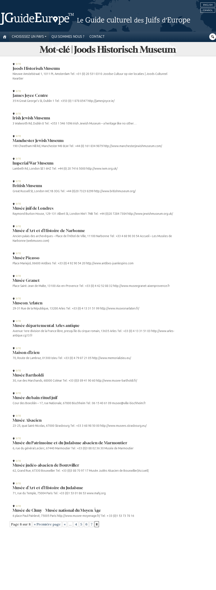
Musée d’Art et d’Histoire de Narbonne (49, 230)
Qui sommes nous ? (67, 37)
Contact (97, 37)
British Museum (27, 185)
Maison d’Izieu (26, 352)
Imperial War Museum (33, 163)
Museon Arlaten (27, 303)
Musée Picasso (26, 257)
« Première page (47, 524)
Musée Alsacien (27, 420)
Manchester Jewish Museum (38, 140)
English (208, 4)
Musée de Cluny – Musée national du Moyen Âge (57, 510)
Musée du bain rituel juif (35, 397)
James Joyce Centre (30, 95)
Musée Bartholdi (28, 375)
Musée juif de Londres (33, 208)
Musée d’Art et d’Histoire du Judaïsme (48, 487)
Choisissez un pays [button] (28, 37)
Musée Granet (26, 280)
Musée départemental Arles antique (46, 325)
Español (208, 10)
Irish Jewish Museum (31, 118)
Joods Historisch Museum (36, 68)
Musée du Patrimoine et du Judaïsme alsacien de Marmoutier (70, 442)
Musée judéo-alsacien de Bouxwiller (46, 465)
